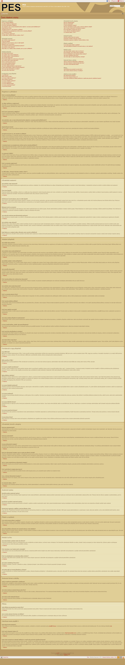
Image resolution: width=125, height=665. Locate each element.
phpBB (57, 653)
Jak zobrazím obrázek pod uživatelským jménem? (13, 45)
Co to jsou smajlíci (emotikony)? (9, 77)
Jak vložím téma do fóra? (7, 53)
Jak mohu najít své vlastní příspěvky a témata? (74, 56)
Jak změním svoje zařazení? (8, 47)
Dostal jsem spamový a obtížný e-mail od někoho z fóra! (76, 40)
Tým (88, 657)
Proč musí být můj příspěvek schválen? (10, 68)
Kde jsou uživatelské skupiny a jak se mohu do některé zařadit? (78, 26)
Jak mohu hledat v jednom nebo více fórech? (74, 51)
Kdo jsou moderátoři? (68, 23)
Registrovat (114, 1)
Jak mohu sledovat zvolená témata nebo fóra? (74, 63)
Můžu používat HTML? (7, 76)
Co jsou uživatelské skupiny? (70, 25)
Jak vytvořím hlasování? (7, 57)
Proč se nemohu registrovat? (8, 33)
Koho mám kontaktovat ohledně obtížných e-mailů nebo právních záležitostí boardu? (82, 78)
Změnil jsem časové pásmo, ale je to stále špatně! (13, 42)
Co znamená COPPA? (7, 32)
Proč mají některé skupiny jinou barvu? (72, 29)
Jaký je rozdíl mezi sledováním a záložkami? (74, 61)
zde (111, 626)
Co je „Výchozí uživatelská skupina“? (72, 30)
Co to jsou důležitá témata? (8, 83)
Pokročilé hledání (120, 7)
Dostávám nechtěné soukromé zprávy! (72, 38)
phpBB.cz (66, 655)
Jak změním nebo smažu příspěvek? (10, 54)
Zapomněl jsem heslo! (7, 28)
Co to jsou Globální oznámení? (8, 80)
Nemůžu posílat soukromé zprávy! (71, 37)
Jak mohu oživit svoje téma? (8, 70)
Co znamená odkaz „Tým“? (70, 32)
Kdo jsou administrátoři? (69, 22)
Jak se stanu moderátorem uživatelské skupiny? (74, 28)
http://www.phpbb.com (70, 633)
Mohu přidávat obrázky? (7, 79)
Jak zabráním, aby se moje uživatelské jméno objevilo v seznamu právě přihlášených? (21, 26)
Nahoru (5, 99)
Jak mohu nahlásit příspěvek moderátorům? (11, 66)
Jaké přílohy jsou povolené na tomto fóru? (73, 69)
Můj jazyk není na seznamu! (8, 44)
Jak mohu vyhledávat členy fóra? (71, 55)
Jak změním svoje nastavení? (8, 40)
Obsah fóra (5, 13)
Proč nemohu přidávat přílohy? (8, 63)
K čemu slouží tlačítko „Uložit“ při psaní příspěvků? (13, 67)
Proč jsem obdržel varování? (8, 64)
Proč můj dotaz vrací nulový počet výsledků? (74, 52)
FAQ (109, 1)
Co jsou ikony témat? (6, 86)
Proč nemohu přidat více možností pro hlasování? (13, 58)
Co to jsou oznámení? (7, 82)
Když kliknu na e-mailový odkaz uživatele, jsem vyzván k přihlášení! (17, 48)
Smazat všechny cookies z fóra (109, 657)
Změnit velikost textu (122, 13)
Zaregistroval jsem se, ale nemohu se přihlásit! (12, 29)
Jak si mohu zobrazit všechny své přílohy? (73, 70)
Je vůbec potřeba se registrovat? (9, 23)
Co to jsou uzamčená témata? (8, 84)
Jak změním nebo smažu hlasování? (10, 60)
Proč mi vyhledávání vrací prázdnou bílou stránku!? (75, 53)
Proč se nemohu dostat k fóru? (9, 61)
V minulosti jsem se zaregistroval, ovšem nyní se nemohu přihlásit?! (17, 30)
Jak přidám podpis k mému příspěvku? (10, 56)
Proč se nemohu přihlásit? (7, 22)
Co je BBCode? (5, 75)
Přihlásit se (121, 1)
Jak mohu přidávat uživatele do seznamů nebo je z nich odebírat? (78, 46)
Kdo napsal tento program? (70, 75)
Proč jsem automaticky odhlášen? (9, 25)
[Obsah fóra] (11, 7)
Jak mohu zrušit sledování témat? (71, 64)
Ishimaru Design (66, 654)
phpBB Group (52, 626)
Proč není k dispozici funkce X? (71, 76)
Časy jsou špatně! (6, 41)
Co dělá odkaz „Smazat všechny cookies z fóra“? (13, 35)
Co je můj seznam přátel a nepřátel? (72, 44)
